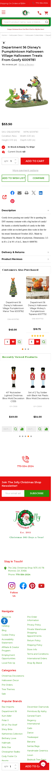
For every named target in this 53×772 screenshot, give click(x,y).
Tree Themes (8, 689)
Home (4, 35)
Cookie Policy (8, 635)
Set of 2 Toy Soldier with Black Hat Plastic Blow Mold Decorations (37, 395)
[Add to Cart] (13, 342)
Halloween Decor (10, 680)
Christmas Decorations (13, 676)
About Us (6, 617)
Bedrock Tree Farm (36, 759)
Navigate (8, 611)
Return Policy (34, 640)
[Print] (27, 193)
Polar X (5, 720)
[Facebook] (12, 193)
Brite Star (6, 747)
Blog (4, 630)
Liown (30, 755)
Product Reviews (12, 259)
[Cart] (46, 13)
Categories (9, 670)
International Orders (37, 658)
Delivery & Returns (13, 252)
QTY (6, 161)
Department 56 (9, 711)
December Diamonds (38, 707)
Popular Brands (12, 701)
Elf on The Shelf (9, 725)
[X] (34, 193)
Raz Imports (8, 707)
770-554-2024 (23, 574)
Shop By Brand (34, 663)
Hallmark (6, 743)
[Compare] (22, 429)
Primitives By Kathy (37, 711)
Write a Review (26, 64)
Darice (30, 732)
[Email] (19, 193)
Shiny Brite (7, 729)
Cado (29, 728)
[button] (25, 529)
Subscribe (37, 493)
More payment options (25, 170)
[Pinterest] (12, 201)
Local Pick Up (8, 663)
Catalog (5, 626)
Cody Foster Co (9, 756)
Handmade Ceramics (37, 750)
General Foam (34, 716)
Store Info (32, 649)
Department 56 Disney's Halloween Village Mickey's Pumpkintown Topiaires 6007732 (37, 308)
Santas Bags (33, 746)
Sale (4, 694)
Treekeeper (32, 737)
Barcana (31, 741)
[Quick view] (19, 342)
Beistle (5, 761)
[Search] (46, 22)
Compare (38, 178)
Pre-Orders (7, 685)
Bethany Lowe (9, 738)
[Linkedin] (41, 193)
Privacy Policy (34, 625)
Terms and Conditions (37, 654)
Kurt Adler (7, 716)
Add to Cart (35, 161)
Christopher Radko (11, 752)
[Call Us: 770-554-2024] (39, 13)
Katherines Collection (12, 734)
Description (9, 210)
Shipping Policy (34, 645)
